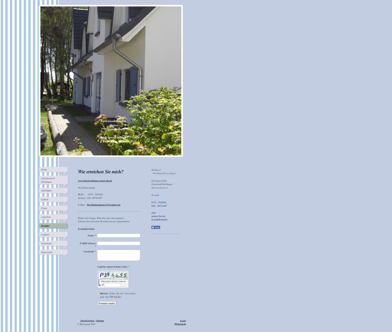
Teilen (157, 227)
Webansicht (180, 324)
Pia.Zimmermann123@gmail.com (103, 204)
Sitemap (100, 320)
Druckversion (87, 320)
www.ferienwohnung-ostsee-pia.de (95, 180)
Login (183, 320)
